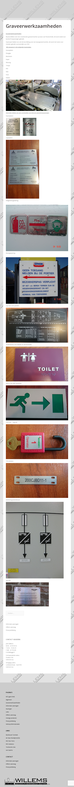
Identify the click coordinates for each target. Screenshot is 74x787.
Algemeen (9, 700)
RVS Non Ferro (10, 741)
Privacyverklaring (11, 630)
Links (7, 712)
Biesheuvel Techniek (12, 735)
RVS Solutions (10, 744)
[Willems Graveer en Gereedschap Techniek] (26, 781)
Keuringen (9, 709)
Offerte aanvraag (11, 627)
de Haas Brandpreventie (13, 738)
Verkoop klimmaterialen (13, 724)
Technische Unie (10, 747)
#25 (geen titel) (10, 696)
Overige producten (11, 718)
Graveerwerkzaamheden (13, 703)
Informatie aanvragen (12, 624)
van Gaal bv (9, 750)
